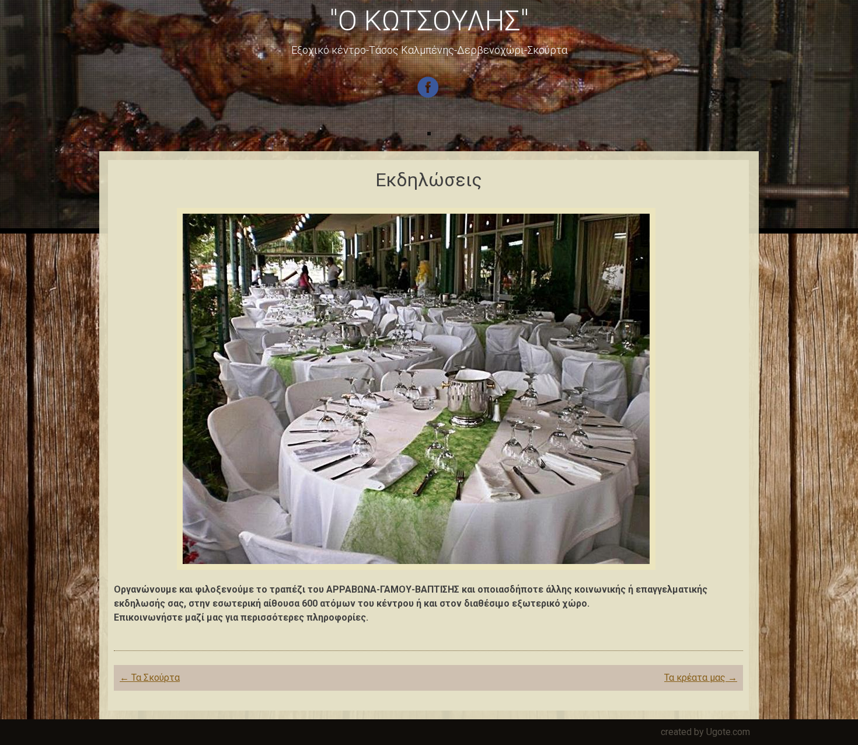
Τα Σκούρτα (150, 677)
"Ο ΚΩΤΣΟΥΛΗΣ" (429, 20)
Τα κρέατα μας (700, 677)
